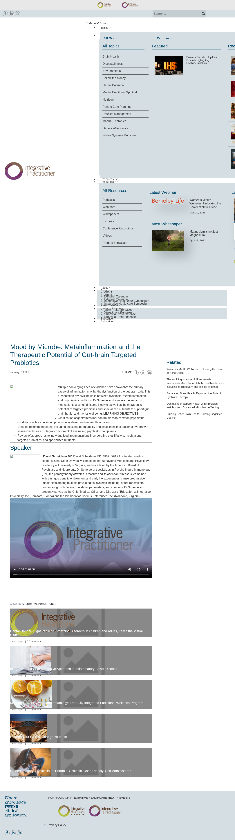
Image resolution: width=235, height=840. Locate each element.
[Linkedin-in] (11, 13)
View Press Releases (118, 309)
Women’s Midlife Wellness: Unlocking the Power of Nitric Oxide (205, 203)
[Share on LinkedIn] (142, 372)
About (108, 292)
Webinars (109, 206)
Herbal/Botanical (113, 85)
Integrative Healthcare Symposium (126, 300)
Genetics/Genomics (115, 128)
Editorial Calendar (116, 296)
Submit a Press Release (120, 316)
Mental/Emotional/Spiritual (120, 92)
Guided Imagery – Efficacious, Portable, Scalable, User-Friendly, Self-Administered (70, 771)
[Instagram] (17, 13)
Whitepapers (111, 214)
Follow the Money (114, 78)
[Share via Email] (149, 372)
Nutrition (108, 99)
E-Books (108, 221)
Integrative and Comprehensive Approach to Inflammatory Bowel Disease (63, 669)
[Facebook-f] (5, 13)
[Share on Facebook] (136, 372)
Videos (107, 235)
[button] (158, 23)
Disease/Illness (113, 63)
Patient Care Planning (117, 106)
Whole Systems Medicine (119, 135)
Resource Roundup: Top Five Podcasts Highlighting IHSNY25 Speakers (201, 60)
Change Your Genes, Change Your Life (38, 737)
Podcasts (109, 199)
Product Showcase (115, 242)
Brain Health (111, 56)
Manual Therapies (114, 121)
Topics (104, 27)
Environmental (112, 70)
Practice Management (117, 113)
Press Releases (110, 305)
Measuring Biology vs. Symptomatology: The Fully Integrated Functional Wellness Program (76, 703)
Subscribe (107, 321)
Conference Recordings (118, 228)
